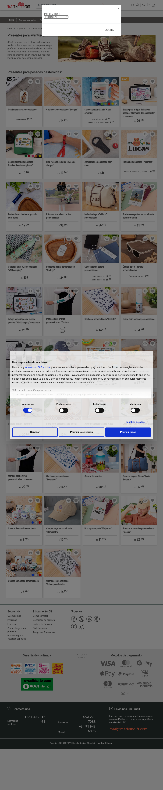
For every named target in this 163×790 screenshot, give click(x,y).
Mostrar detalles (135, 422)
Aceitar (110, 29)
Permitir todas (128, 432)
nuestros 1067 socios (37, 367)
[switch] (63, 410)
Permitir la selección (81, 432)
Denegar (35, 432)
